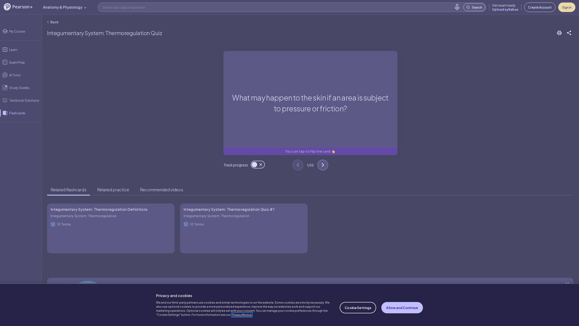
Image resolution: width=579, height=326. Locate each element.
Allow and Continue (402, 308)
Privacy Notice (242, 314)
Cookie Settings (358, 308)
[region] (289, 304)
